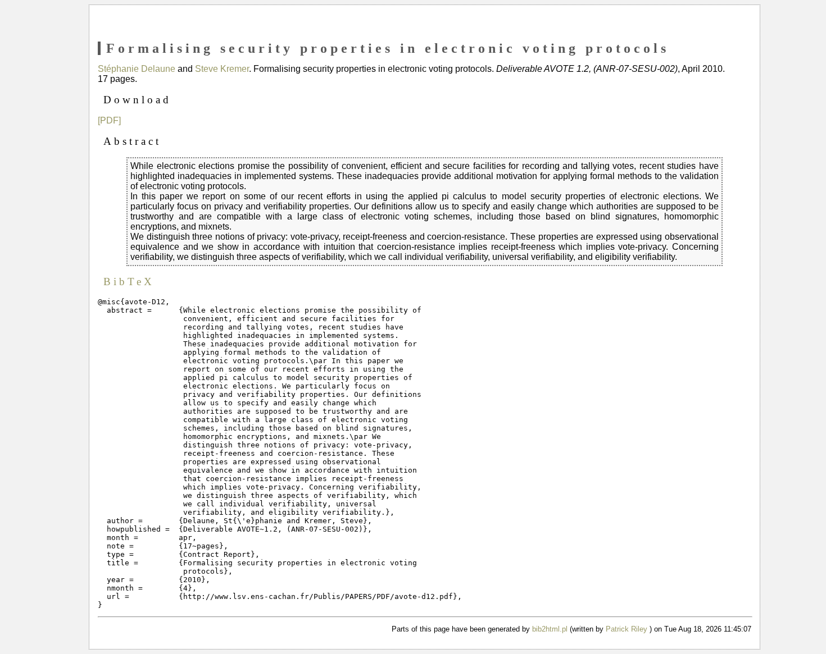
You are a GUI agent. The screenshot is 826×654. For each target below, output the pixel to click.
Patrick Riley (626, 629)
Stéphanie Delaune (136, 69)
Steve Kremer (222, 69)
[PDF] (109, 120)
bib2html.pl (550, 629)
